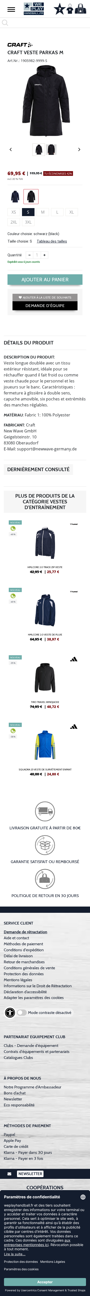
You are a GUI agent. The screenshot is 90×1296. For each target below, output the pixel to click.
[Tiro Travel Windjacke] (45, 684)
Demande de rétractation (25, 932)
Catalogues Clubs (18, 1057)
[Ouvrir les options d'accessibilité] (10, 1012)
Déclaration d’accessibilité (25, 991)
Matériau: (14, 415)
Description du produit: (29, 357)
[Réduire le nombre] (29, 255)
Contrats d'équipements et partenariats (37, 1051)
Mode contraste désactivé (49, 1012)
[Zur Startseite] (34, 8)
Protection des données (24, 974)
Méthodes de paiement (24, 944)
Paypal (9, 1134)
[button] (11, 9)
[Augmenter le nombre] (44, 255)
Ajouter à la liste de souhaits (47, 297)
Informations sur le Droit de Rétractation (38, 985)
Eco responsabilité (19, 1105)
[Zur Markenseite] (20, 45)
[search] (45, 23)
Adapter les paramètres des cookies (34, 997)
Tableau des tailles (52, 241)
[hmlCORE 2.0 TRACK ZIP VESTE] (45, 549)
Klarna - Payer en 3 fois (23, 1158)
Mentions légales (18, 979)
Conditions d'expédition (25, 950)
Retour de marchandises (25, 962)
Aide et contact (16, 938)
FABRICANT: (14, 425)
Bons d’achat (15, 1093)
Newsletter (13, 1099)
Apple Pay (12, 1140)
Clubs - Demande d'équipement (31, 1045)
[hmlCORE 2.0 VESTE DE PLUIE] (45, 616)
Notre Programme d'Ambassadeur (32, 1087)
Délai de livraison (18, 956)
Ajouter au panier (45, 280)
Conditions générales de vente (29, 968)
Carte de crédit (16, 1146)
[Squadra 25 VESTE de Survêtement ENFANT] (45, 751)
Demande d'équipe (45, 305)
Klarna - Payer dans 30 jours (28, 1152)
